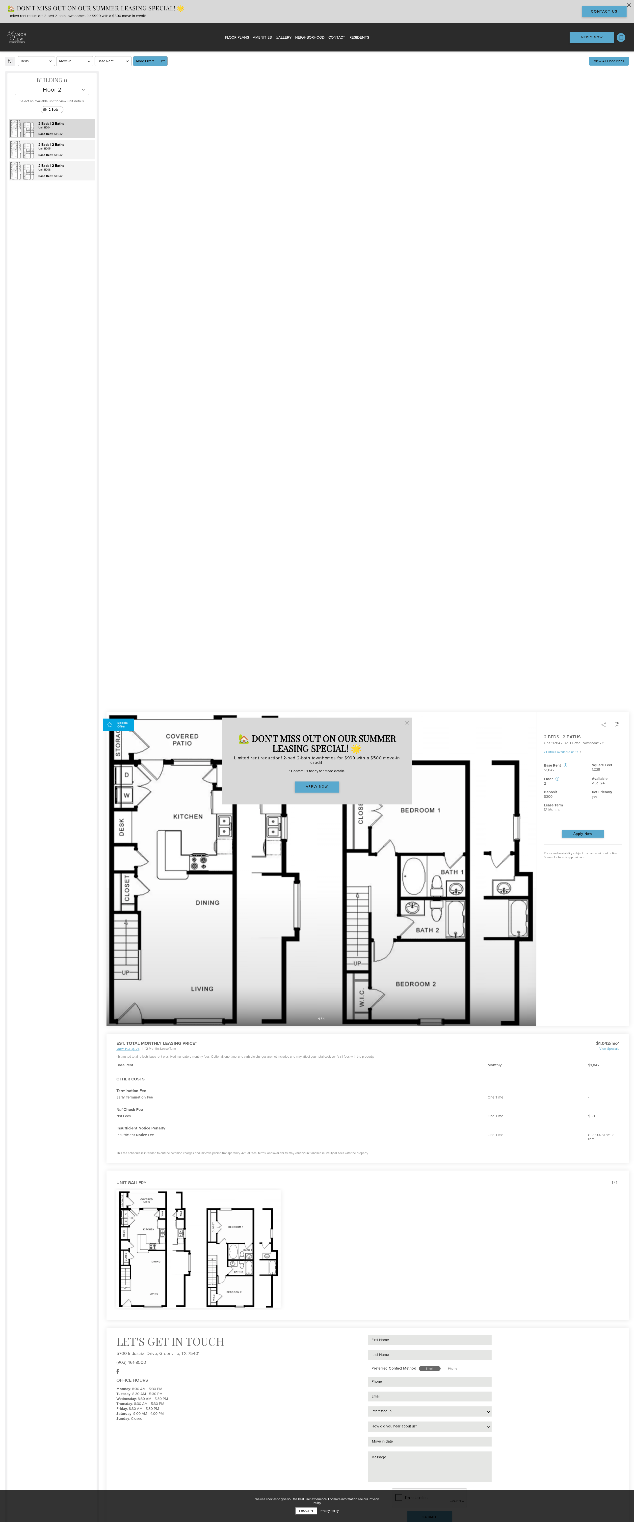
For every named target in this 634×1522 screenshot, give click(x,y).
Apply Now (582, 834)
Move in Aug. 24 (127, 1049)
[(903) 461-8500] (621, 37)
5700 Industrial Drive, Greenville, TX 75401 (158, 1353)
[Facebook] (118, 1371)
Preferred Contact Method (393, 1368)
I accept (306, 1511)
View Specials (609, 1049)
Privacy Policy (329, 1511)
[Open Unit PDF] (617, 725)
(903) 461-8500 (131, 1362)
